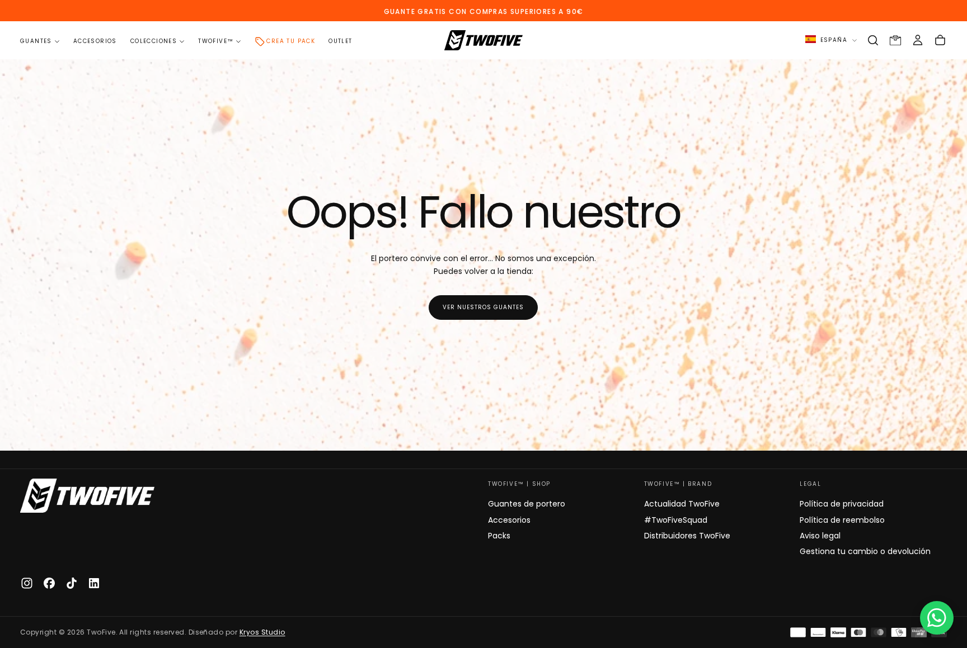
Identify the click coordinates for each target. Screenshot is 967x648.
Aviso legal (820, 535)
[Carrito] (940, 40)
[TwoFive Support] (937, 618)
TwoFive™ (215, 41)
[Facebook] (49, 583)
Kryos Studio (262, 632)
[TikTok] (71, 583)
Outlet (340, 41)
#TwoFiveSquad (675, 520)
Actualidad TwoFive (682, 503)
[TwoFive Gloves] (87, 495)
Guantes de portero (526, 503)
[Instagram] (27, 583)
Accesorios (95, 41)
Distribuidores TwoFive (687, 535)
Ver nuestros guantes (483, 307)
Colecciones (153, 41)
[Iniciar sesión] (917, 40)
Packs (499, 535)
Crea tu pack (290, 41)
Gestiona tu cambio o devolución (865, 551)
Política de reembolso (842, 520)
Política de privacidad (842, 503)
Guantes (36, 41)
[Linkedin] (94, 583)
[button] (873, 40)
